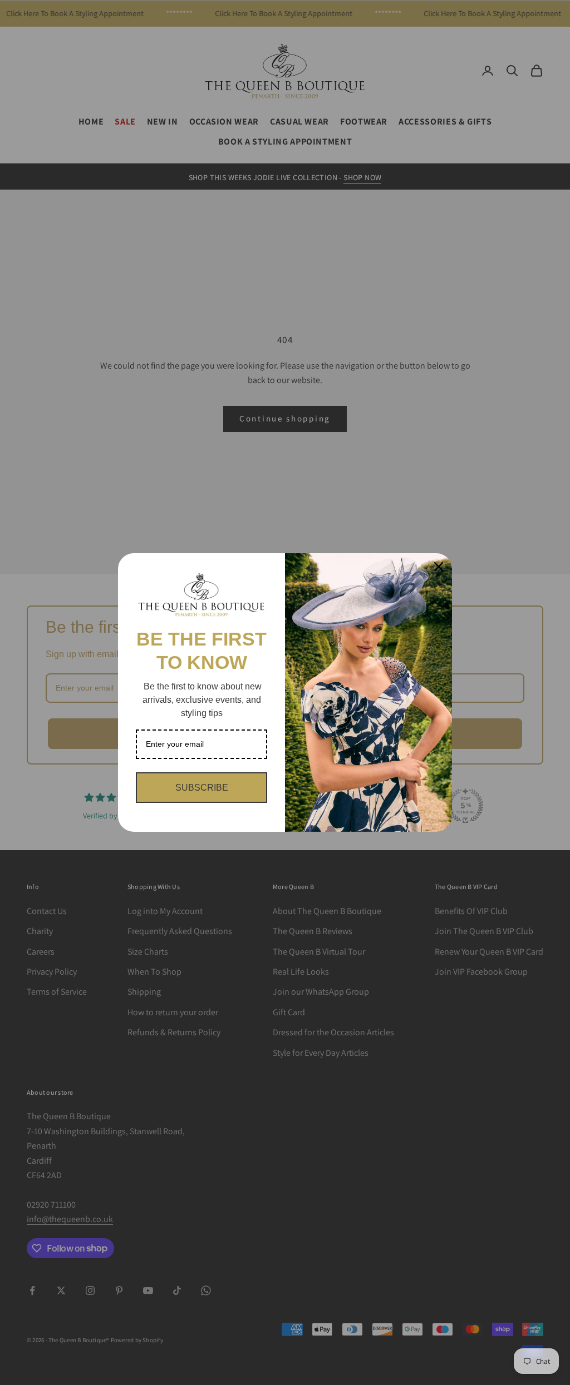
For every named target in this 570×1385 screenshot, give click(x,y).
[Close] (438, 566)
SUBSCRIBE (201, 787)
